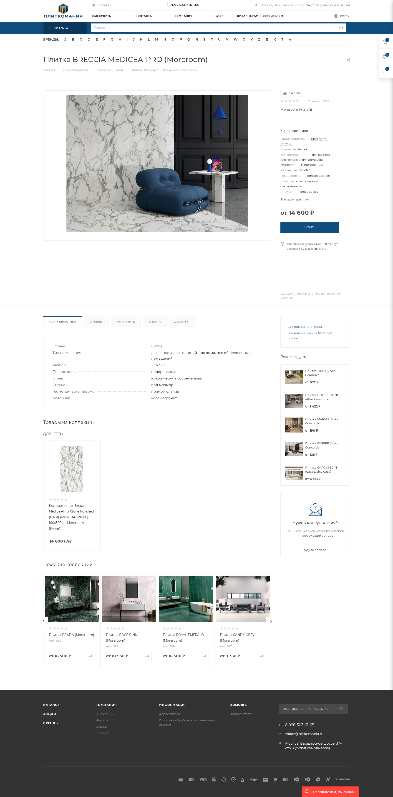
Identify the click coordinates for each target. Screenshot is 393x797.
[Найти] (341, 27)
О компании (105, 714)
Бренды (51, 723)
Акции (49, 714)
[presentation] (43, 621)
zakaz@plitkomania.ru (304, 734)
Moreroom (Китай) (296, 109)
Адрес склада (169, 714)
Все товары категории (304, 326)
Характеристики (62, 321)
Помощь (238, 705)
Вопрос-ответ (240, 714)
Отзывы (96, 321)
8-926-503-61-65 (185, 5)
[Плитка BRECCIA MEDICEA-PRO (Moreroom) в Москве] (157, 163)
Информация (172, 705)
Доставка (182, 321)
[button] (330, 791)
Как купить (125, 321)
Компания (106, 705)
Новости (102, 720)
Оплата (155, 321)
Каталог (51, 705)
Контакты (103, 733)
